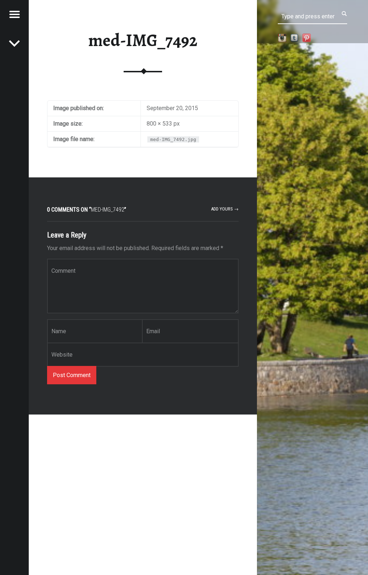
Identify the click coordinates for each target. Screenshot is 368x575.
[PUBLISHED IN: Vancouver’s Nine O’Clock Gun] (14, 43)
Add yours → (225, 209)
